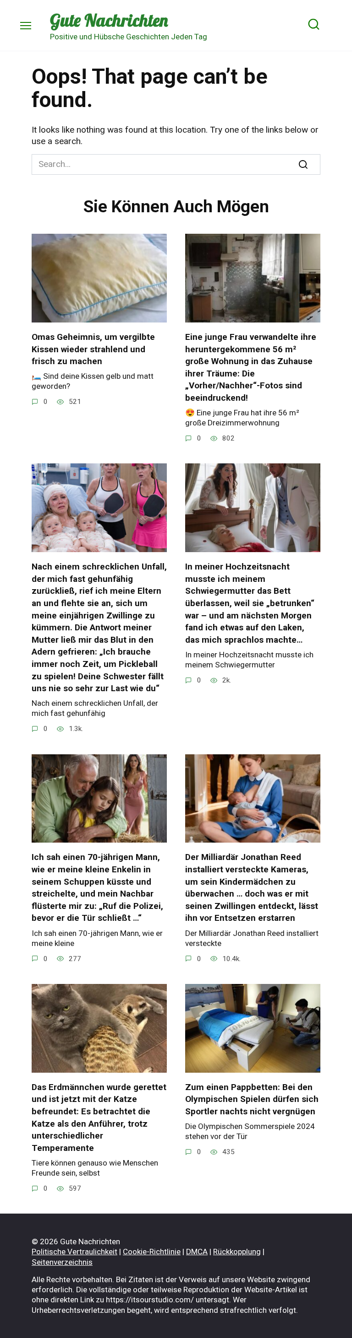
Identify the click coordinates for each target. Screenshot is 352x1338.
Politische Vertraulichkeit (74, 1251)
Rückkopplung (237, 1251)
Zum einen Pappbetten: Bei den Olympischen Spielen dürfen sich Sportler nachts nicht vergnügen (252, 1099)
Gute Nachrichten (109, 20)
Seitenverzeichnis (62, 1262)
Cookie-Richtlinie (152, 1251)
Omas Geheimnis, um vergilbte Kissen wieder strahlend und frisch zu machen (93, 349)
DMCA (197, 1251)
